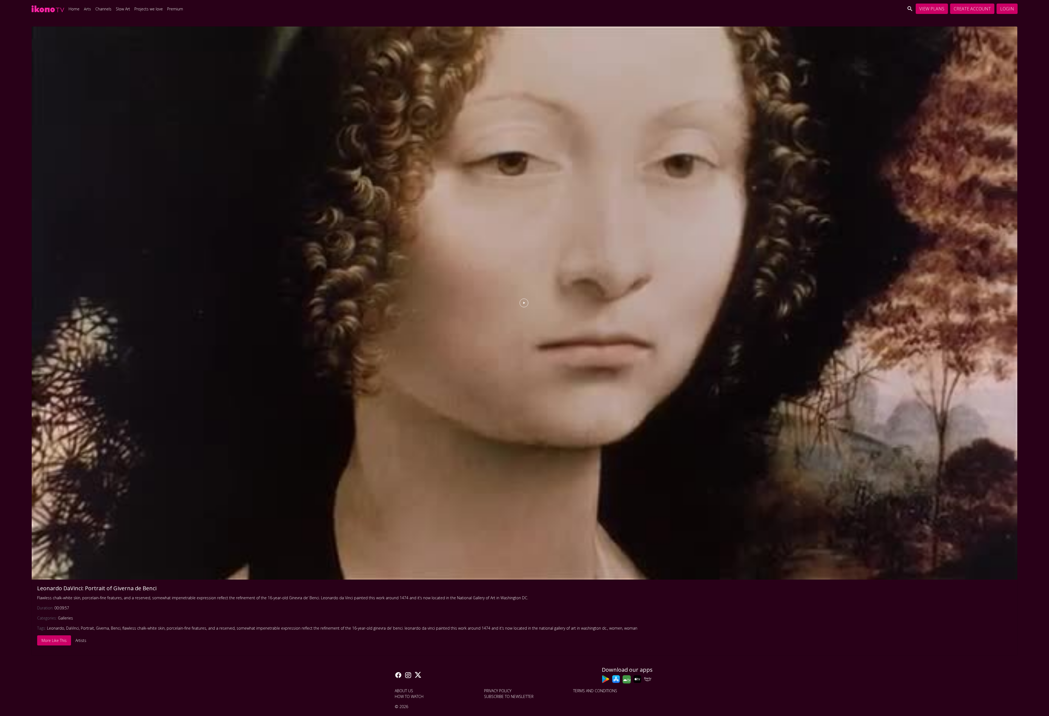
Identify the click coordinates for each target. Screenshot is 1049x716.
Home (74, 8)
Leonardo (55, 628)
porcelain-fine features (186, 628)
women (615, 628)
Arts (87, 8)
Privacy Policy (497, 690)
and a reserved (221, 628)
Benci (115, 628)
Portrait (87, 628)
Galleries (65, 618)
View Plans (931, 9)
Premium (175, 8)
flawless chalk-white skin (143, 628)
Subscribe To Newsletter (509, 696)
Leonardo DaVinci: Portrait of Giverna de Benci (97, 588)
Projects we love (148, 8)
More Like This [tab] (54, 640)
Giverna (102, 628)
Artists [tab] (80, 640)
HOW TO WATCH (409, 696)
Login (1007, 9)
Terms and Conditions (595, 690)
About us (404, 690)
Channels (103, 8)
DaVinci (72, 628)
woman (630, 628)
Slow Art (123, 8)
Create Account (972, 9)
